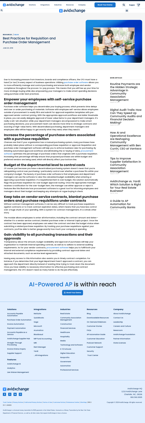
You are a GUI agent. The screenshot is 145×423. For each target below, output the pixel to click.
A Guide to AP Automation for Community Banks (122, 204)
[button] (124, 5)
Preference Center (72, 402)
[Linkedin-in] (15, 394)
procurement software (57, 247)
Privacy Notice (18, 402)
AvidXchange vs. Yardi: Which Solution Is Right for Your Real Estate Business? (125, 186)
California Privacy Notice (33, 402)
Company (82, 5)
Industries (58, 5)
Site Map (83, 402)
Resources (70, 5)
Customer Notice (59, 402)
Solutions (32, 5)
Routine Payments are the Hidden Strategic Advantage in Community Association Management (125, 92)
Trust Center (7, 402)
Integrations (45, 5)
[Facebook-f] (4, 394)
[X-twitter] (9, 394)
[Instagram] (20, 394)
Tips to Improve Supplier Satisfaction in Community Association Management (125, 165)
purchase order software (76, 82)
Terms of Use (47, 402)
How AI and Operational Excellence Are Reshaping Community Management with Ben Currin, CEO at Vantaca (125, 140)
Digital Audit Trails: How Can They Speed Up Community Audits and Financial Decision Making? (126, 116)
